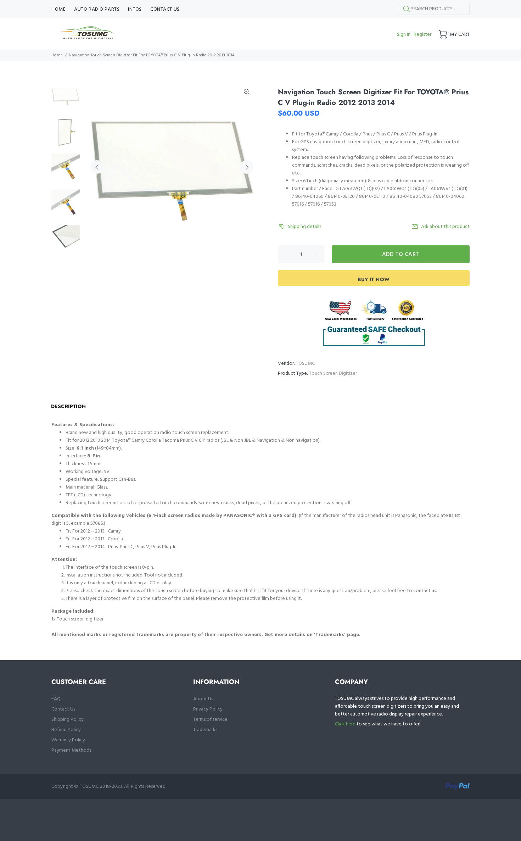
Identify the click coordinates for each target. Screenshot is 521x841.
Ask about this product (445, 227)
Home (57, 55)
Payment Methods (71, 750)
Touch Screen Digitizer (333, 373)
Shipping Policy (67, 719)
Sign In (403, 34)
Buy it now (374, 279)
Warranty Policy (68, 740)
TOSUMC (305, 364)
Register (422, 34)
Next (246, 167)
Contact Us (63, 709)
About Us (203, 699)
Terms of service (210, 719)
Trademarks (205, 730)
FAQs (56, 699)
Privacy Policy (208, 709)
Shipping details (304, 227)
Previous (97, 167)
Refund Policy (66, 730)
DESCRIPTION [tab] (68, 406)
